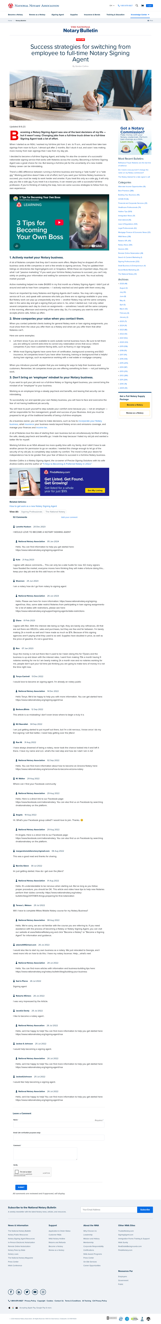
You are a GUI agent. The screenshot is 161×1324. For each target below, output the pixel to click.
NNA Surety (123, 1242)
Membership (88, 1242)
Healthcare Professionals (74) (129, 207)
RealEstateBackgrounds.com (130, 1246)
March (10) (124, 309)
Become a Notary (15, 15)
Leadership (88, 1235)
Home (10, 20)
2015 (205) (124, 363)
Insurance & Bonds (92, 15)
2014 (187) (123, 367)
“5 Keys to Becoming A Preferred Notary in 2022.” (67, 463)
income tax (41, 427)
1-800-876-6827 (126, 6)
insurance (29, 424)
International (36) (124, 220)
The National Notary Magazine (20, 1258)
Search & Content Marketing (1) (130, 257)
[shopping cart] (141, 5)
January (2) (124, 317)
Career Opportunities (91, 1265)
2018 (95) (123, 350)
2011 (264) (123, 380)
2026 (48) (123, 284)
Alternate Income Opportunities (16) (132, 186)
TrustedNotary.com (126, 1231)
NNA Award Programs (92, 1254)
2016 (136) (123, 359)
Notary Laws (13, 1254)
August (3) (124, 288)
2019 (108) (124, 346)
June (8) (123, 296)
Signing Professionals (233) (128, 261)
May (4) (122, 300)
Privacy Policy (30, 1301)
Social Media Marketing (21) (128, 270)
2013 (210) (124, 371)
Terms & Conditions (73, 1301)
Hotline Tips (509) (125, 211)
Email (26, 1133)
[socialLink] (11, 1292)
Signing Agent (58, 15)
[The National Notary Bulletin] (80, 29)
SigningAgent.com (125, 1235)
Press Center (13, 1262)
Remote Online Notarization (19, 1246)
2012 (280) (124, 375)
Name (15, 1120)
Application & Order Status (59, 1231)
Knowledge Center (139, 15)
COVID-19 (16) (123, 199)
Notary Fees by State (16, 1250)
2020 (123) (124, 342)
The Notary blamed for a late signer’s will (134, 177)
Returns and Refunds (57, 1242)
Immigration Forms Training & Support (134, 1239)
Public (120, 1284)
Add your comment (69, 517)
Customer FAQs (55, 1235)
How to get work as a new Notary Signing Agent (33, 506)
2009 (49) (123, 388)
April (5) (123, 305)
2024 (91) (123, 325)
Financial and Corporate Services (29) (132, 203)
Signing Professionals (31, 511)
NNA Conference (15, 1265)
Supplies (74, 15)
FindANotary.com (125, 1250)
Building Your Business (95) (128, 195)
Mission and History (91, 1239)
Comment (17, 1145)
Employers (122, 1276)
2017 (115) (123, 355)
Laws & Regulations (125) (127, 224)
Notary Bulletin (21, 20)
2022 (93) (123, 334)
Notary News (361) (125, 245)
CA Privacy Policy (99, 1301)
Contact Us (59, 1301)
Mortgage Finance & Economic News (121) (134, 232)
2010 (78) (123, 384)
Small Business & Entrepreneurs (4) (132, 266)
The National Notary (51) (127, 274)
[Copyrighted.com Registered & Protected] (112, 1318)
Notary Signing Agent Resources (21, 1239)
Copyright (41, 1301)
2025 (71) (123, 321)
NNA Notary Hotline (57, 1239)
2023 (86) (123, 330)
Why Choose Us (90, 1231)
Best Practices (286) (126, 191)
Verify (15, 1165)
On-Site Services (90, 1262)
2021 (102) (124, 338)
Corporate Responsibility (93, 1246)
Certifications (88, 1250)
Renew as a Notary (37, 15)
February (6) (124, 313)
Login (149, 6)
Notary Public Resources (18, 1235)
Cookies (50, 1301)
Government (123, 1280)
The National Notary (55, 511)
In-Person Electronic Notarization (21, 1242)
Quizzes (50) (123, 249)
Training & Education (116, 15)
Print (151, 20)
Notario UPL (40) (124, 241)
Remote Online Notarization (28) (130, 253)
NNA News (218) (124, 236)
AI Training (86, 1301)
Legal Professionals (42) (127, 228)
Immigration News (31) (126, 216)
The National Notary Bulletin (19, 1231)
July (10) (123, 292)
